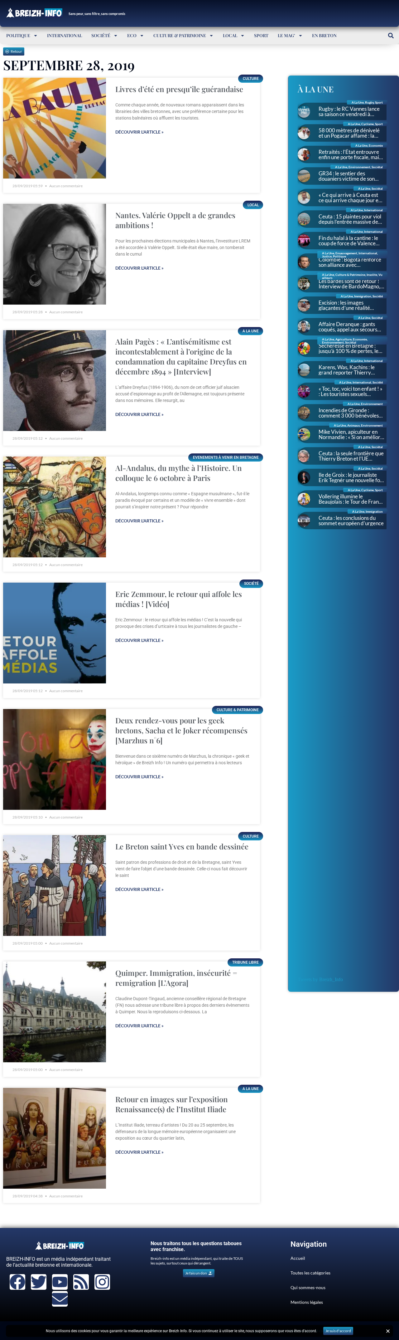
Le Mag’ (286, 35)
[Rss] (81, 1282)
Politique (18, 35)
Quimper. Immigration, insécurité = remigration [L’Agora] (176, 978)
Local (230, 35)
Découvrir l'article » (139, 131)
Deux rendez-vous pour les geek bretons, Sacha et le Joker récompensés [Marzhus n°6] (181, 730)
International (64, 35)
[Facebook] (17, 1282)
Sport (261, 35)
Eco (132, 35)
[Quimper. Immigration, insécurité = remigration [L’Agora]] (54, 1011)
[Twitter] (38, 1282)
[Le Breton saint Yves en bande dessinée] (54, 885)
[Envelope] (60, 1299)
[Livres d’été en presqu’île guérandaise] (54, 128)
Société (100, 35)
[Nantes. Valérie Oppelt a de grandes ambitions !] (54, 254)
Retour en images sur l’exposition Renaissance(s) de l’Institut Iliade (171, 1104)
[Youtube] (60, 1282)
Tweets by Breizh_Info (320, 979)
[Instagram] (102, 1282)
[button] (391, 35)
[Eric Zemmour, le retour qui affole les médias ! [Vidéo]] (54, 633)
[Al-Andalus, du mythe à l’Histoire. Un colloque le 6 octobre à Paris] (54, 507)
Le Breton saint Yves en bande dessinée (181, 846)
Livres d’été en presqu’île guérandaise (179, 89)
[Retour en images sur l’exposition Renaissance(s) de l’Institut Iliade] (54, 1138)
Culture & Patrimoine (179, 35)
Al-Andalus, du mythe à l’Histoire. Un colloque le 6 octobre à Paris (178, 473)
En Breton (324, 35)
